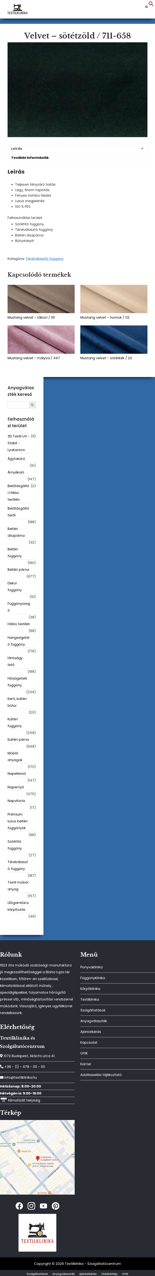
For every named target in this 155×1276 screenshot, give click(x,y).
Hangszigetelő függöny (18, 641)
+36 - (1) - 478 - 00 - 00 (24, 1066)
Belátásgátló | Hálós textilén (18, 493)
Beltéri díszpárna (16, 532)
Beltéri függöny (15, 552)
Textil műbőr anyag (18, 885)
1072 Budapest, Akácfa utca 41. (29, 1056)
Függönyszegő (19, 607)
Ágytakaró (16, 458)
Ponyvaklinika (91, 967)
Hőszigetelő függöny (17, 681)
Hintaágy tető (15, 661)
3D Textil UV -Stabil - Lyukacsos (19, 443)
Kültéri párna (18, 739)
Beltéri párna (18, 569)
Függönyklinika (92, 978)
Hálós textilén (19, 624)
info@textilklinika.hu (20, 1077)
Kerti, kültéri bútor (17, 702)
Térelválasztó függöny (45, 258)
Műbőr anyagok (15, 756)
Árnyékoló (16, 472)
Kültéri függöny (15, 722)
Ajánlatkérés (90, 1031)
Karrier (85, 1064)
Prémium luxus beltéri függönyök (18, 821)
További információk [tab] (30, 157)
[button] (151, 5)
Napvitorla (16, 800)
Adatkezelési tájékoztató (101, 1074)
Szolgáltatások (92, 1010)
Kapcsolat (88, 1042)
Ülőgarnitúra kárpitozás (18, 906)
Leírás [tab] (16, 148)
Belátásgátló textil (18, 512)
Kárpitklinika (90, 988)
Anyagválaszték (93, 1021)
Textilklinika (89, 999)
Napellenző (17, 773)
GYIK (84, 1053)
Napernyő (16, 787)
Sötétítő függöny (15, 845)
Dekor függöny (15, 586)
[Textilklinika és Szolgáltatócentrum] (37, 1122)
